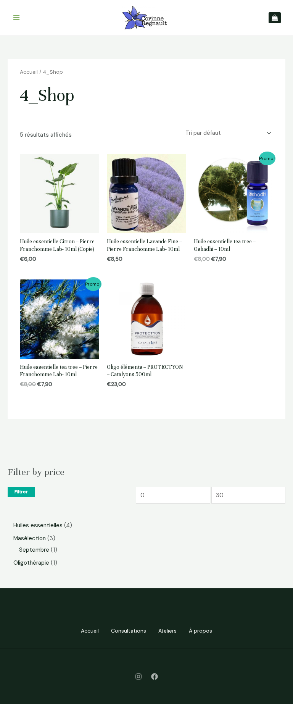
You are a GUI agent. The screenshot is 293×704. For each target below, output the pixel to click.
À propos (200, 630)
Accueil (29, 71)
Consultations (128, 630)
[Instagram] (138, 676)
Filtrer (21, 492)
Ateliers (167, 630)
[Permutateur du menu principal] (16, 18)
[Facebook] (154, 676)
